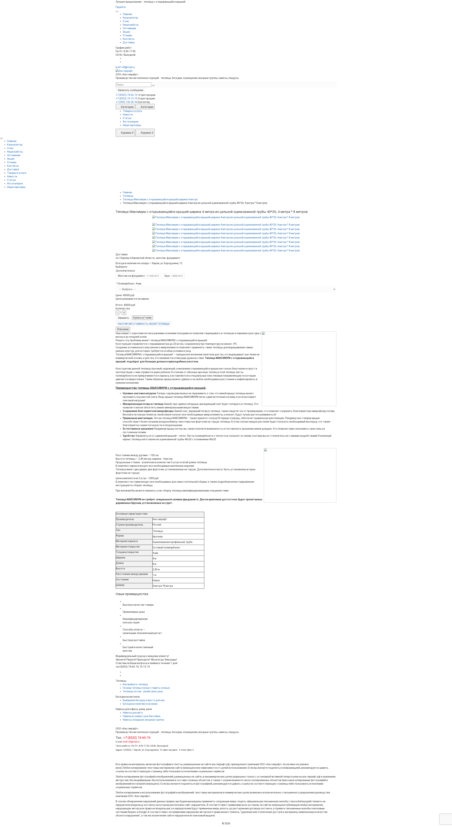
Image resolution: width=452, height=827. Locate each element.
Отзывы (127, 35)
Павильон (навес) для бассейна (141, 716)
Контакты (128, 38)
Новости (128, 114)
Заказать (123, 317)
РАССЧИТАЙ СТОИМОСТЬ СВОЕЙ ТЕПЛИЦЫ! (144, 323)
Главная (127, 14)
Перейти (121, 7)
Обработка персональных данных (136, 757)
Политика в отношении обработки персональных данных (149, 753)
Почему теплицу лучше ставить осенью (146, 687)
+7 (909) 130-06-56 (126, 102)
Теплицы (128, 195)
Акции (126, 31)
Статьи (127, 118)
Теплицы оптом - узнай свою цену (143, 691)
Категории (127, 107)
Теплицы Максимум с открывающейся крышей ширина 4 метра (160, 199)
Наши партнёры (132, 125)
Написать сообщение (130, 90)
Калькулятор (130, 17)
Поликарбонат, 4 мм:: (130, 283)
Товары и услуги (132, 111)
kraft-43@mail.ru (125, 67)
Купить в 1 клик (142, 317)
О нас (126, 21)
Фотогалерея (130, 121)
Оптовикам (129, 28)
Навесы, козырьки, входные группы (143, 719)
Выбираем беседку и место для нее (144, 700)
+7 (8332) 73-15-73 (126, 98)
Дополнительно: (125, 270)
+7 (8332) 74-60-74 (127, 95)
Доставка (129, 42)
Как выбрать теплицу (135, 684)
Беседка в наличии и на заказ (140, 703)
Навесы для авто (133, 712)
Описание (123, 329)
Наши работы (130, 24)
